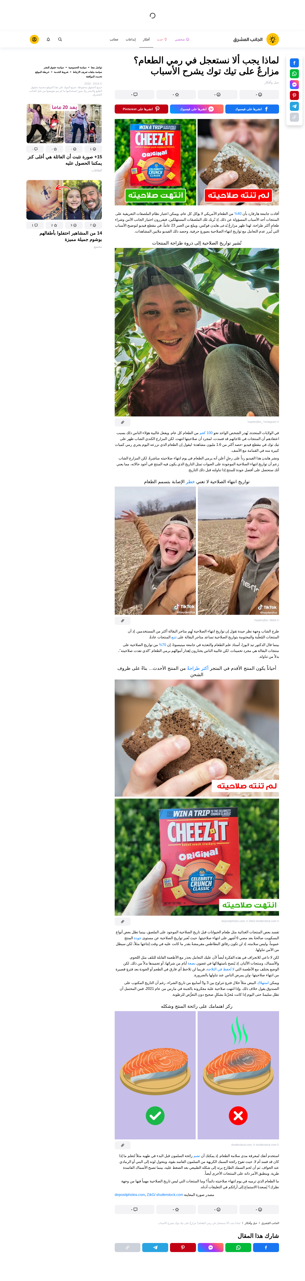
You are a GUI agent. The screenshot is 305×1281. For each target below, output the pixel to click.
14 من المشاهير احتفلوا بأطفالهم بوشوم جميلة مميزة (71, 236)
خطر (190, 481)
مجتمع (98, 246)
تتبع (174, 637)
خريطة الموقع (42, 72)
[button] (93, 149)
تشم (196, 1156)
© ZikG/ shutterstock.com (261, 921)
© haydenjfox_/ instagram (263, 421)
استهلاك (263, 983)
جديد (160, 39)
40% (238, 214)
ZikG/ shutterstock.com (165, 1195)
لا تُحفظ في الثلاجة (220, 969)
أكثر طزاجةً (198, 668)
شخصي (180, 39)
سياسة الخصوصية (77, 67)
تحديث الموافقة (94, 76)
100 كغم (206, 433)
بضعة (192, 963)
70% (162, 645)
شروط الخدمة (61, 72)
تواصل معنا (96, 67)
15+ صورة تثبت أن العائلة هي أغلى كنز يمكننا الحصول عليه (65, 160)
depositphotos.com (130, 1195)
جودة (137, 938)
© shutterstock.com (264, 1144)
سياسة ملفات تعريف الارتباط (87, 72)
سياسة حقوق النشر (54, 67)
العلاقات (96, 170)
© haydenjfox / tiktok (266, 620)
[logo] (256, 39)
